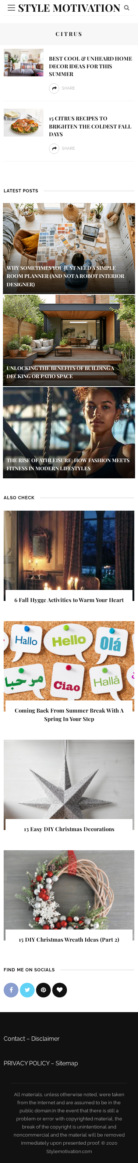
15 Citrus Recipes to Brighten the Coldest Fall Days (90, 126)
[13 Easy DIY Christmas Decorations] (69, 784)
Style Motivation (69, 7)
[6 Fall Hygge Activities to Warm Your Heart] (69, 555)
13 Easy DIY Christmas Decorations (69, 829)
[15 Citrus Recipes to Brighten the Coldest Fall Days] (23, 122)
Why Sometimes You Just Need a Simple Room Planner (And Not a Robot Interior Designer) (65, 276)
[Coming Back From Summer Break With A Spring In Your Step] (69, 665)
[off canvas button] (11, 7)
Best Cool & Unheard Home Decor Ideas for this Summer (90, 66)
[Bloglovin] (59, 990)
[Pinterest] (43, 990)
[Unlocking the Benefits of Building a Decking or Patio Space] (69, 340)
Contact (14, 1038)
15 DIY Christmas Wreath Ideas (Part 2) (69, 939)
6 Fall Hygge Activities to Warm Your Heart (69, 600)
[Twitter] (27, 990)
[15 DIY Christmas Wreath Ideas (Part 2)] (69, 894)
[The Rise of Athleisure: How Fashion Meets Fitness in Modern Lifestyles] (69, 431)
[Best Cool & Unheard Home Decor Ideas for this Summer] (23, 62)
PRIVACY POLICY (26, 1063)
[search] (127, 7)
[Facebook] (11, 990)
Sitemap (67, 1063)
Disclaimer (45, 1038)
